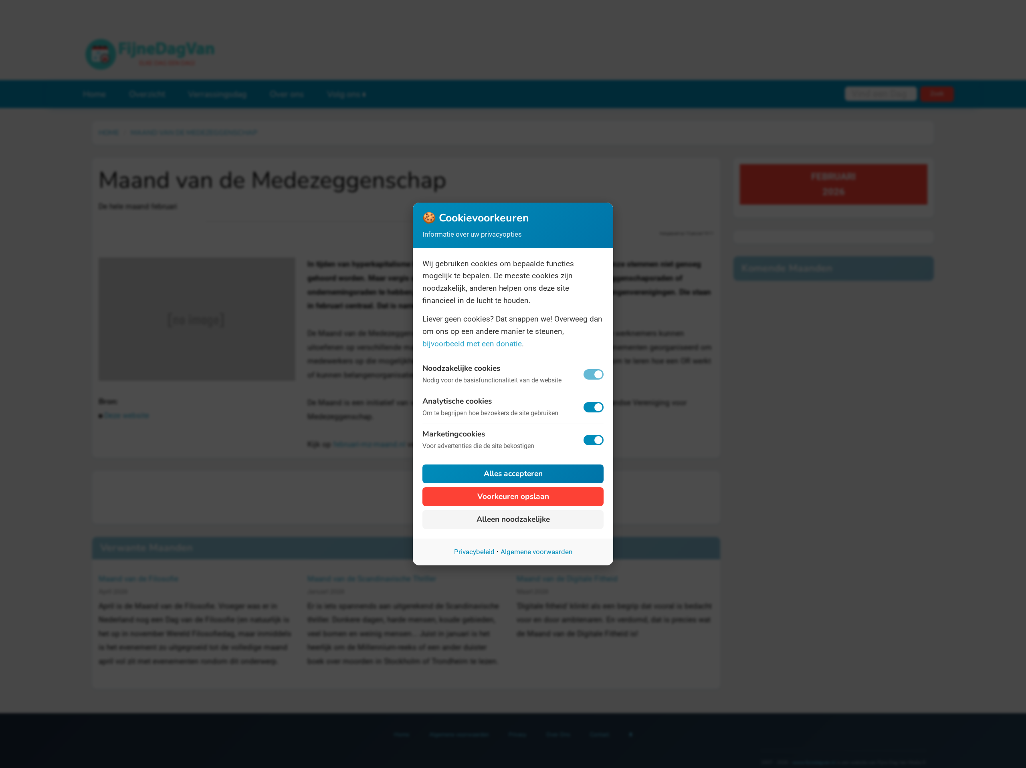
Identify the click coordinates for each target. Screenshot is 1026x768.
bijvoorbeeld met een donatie (472, 343)
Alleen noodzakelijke (513, 519)
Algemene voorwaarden (536, 552)
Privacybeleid (474, 552)
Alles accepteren (513, 473)
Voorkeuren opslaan (513, 496)
